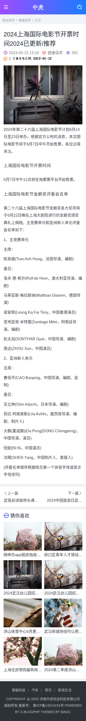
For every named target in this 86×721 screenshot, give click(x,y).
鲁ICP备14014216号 (48, 705)
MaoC (66, 712)
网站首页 (8, 20)
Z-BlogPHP (30, 712)
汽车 (35, 690)
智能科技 (18, 690)
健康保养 (25, 20)
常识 (48, 690)
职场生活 (64, 690)
